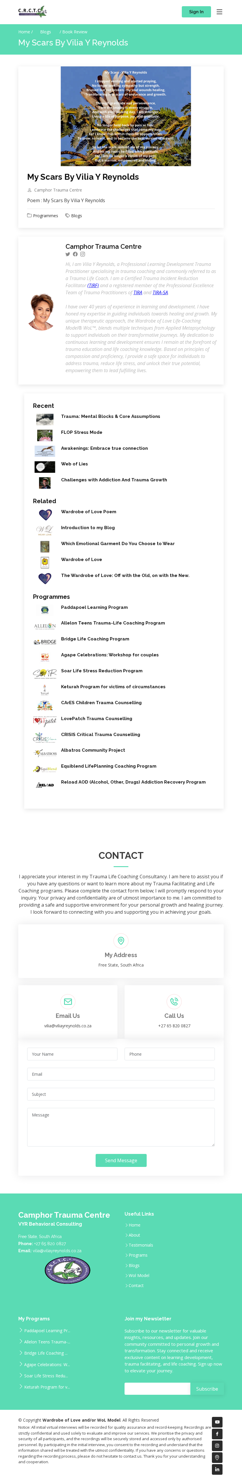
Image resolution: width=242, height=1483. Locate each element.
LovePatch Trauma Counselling (96, 718)
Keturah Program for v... (47, 1386)
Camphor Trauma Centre (58, 190)
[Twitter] (68, 254)
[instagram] (82, 254)
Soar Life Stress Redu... (46, 1375)
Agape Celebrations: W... (47, 1364)
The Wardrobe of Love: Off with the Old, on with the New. (125, 575)
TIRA (137, 292)
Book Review (74, 32)
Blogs (46, 32)
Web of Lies (74, 464)
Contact (136, 1285)
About (134, 1235)
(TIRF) (93, 285)
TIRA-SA (160, 292)
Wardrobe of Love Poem (88, 511)
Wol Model (139, 1275)
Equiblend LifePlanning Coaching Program (108, 766)
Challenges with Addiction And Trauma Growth (114, 480)
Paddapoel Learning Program (94, 607)
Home (134, 1225)
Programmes (45, 215)
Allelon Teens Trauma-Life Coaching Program (113, 623)
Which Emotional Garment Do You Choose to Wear (118, 543)
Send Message (121, 1160)
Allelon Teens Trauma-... (47, 1341)
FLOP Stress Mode (81, 432)
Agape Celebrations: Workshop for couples (110, 655)
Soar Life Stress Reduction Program (102, 670)
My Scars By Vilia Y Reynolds (83, 177)
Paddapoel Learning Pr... (47, 1330)
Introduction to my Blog (88, 527)
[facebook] (75, 254)
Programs (138, 1255)
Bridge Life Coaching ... (46, 1352)
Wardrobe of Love (81, 559)
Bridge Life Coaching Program (95, 639)
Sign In (196, 11)
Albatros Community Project (93, 750)
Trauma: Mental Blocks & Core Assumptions (110, 416)
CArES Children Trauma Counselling (101, 702)
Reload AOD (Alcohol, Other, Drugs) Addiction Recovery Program (133, 782)
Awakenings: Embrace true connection (104, 448)
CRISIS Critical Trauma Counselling (100, 734)
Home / (25, 32)
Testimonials (141, 1245)
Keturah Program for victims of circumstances (113, 686)
